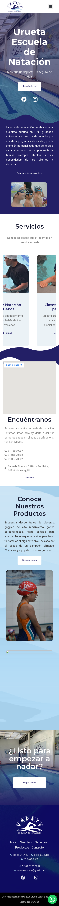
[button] (50, 6)
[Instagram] (35, 99)
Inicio (14, 842)
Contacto (37, 847)
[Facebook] (24, 99)
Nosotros (26, 842)
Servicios (41, 842)
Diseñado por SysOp (29, 902)
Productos (22, 847)
